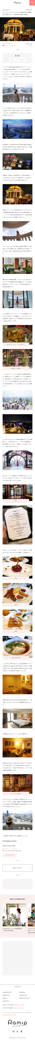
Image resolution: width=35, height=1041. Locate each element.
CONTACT (6, 1001)
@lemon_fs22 (19, 1004)
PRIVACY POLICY (24, 998)
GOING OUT (23, 995)
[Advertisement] (17, 884)
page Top (17, 986)
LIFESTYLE (6, 995)
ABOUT (5, 998)
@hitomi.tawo (18, 1007)
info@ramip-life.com (9, 1014)
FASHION (22, 992)
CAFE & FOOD (7, 992)
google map (10, 855)
